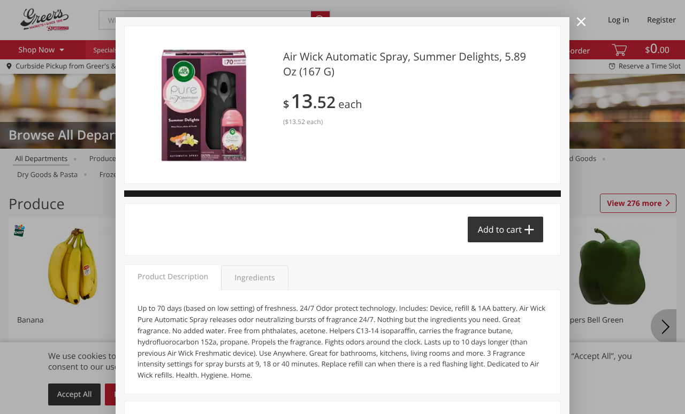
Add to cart (500, 229)
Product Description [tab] (173, 277)
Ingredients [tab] (254, 278)
